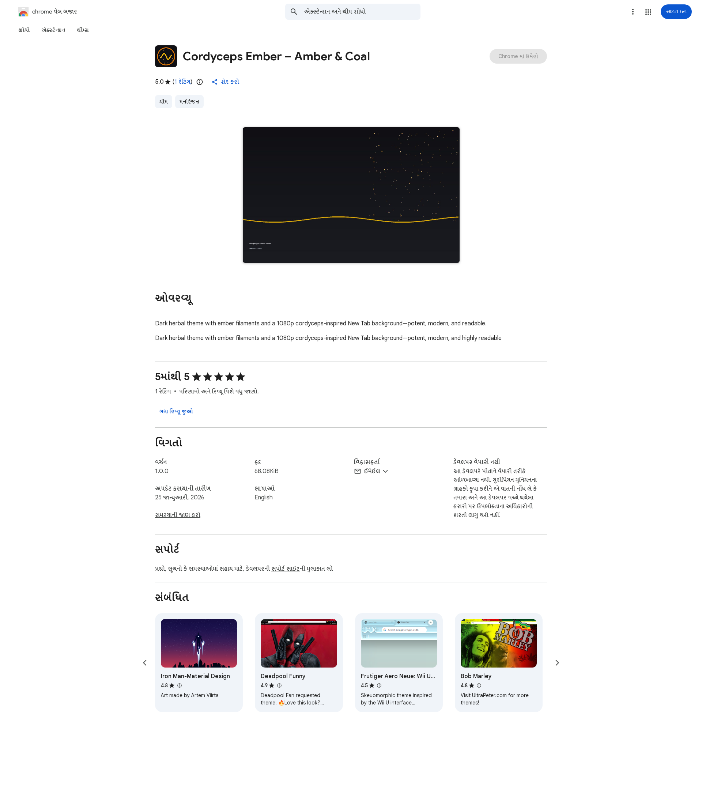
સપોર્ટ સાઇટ (285, 568)
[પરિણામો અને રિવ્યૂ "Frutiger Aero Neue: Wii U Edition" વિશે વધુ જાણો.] (379, 685)
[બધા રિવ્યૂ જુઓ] (176, 411)
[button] (648, 12)
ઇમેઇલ (372, 471)
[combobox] (362, 11)
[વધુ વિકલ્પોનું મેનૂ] (633, 11)
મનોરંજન (189, 101)
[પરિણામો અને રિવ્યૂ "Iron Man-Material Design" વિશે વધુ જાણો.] (179, 685)
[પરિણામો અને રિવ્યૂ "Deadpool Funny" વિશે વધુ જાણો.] (279, 685)
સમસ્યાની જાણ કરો (177, 515)
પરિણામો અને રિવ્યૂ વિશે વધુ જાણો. (219, 391)
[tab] (23, 30)
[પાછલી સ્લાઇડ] (144, 662)
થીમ (163, 101)
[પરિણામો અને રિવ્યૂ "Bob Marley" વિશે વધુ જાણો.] (479, 685)
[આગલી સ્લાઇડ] (557, 662)
